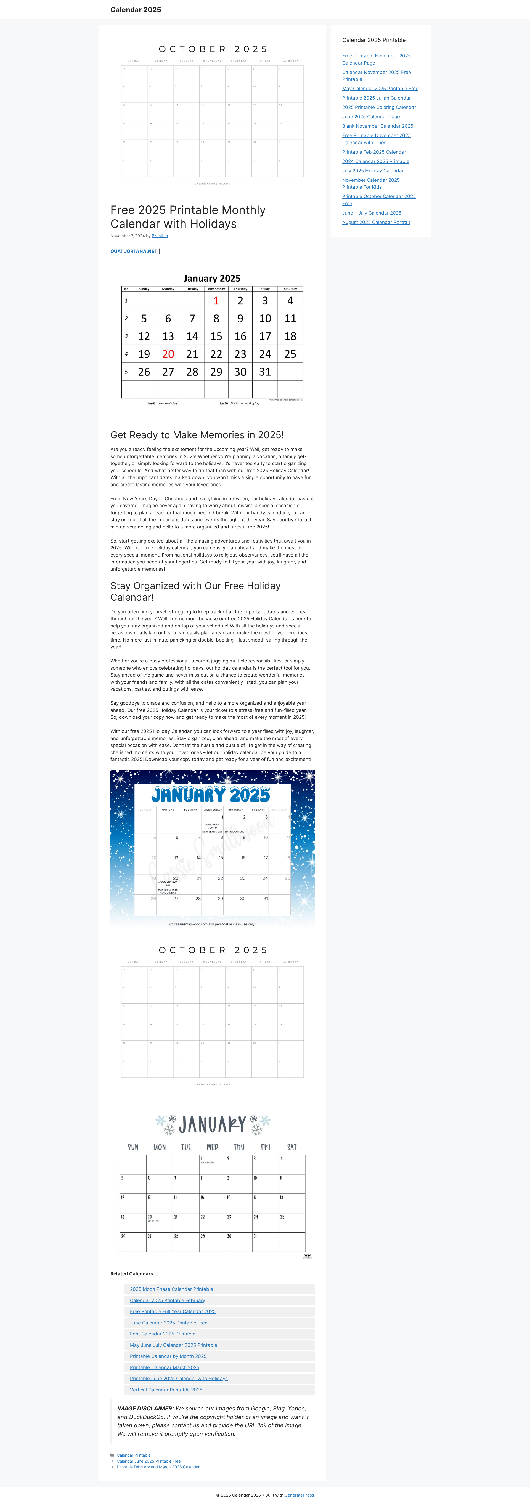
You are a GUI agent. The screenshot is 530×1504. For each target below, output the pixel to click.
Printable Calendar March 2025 (164, 1367)
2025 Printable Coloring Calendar (379, 107)
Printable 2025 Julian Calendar (376, 98)
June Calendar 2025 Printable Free (169, 1323)
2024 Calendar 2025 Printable (375, 161)
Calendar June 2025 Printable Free (149, 1461)
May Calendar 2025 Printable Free (380, 88)
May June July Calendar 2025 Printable (173, 1345)
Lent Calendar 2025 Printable (162, 1334)
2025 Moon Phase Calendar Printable (171, 1289)
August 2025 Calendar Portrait (376, 222)
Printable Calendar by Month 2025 (168, 1356)
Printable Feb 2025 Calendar (374, 152)
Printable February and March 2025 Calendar (158, 1467)
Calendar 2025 (135, 10)
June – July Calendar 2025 (371, 213)
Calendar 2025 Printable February (167, 1300)
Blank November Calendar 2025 (377, 126)
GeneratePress (299, 1495)
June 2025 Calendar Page (371, 116)
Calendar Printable (133, 1455)
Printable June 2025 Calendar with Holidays (179, 1378)
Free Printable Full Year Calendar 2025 (173, 1311)
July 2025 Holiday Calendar (373, 170)
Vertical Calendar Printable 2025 (166, 1390)
